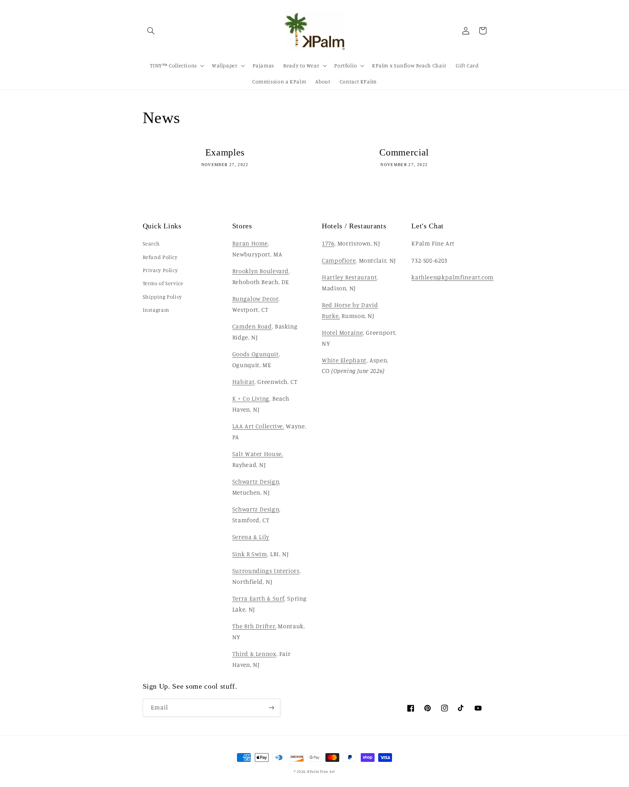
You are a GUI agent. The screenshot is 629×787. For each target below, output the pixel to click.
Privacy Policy (160, 270)
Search (151, 243)
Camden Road (252, 326)
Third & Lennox (254, 653)
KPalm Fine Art (321, 771)
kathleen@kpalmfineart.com (452, 277)
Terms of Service (163, 283)
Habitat (243, 381)
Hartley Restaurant (349, 277)
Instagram (156, 310)
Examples (225, 152)
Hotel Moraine (342, 332)
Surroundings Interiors (266, 570)
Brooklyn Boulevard (260, 271)
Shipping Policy (162, 297)
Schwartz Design (255, 481)
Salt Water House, (257, 453)
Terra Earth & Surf (258, 598)
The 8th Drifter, (254, 626)
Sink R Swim (249, 554)
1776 (328, 243)
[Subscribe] (271, 707)
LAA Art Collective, (258, 426)
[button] (151, 30)
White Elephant (344, 360)
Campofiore (339, 260)
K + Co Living (250, 398)
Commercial (404, 152)
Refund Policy (160, 257)
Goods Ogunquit (255, 354)
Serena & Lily (250, 536)
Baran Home (250, 243)
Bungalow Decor (255, 298)
